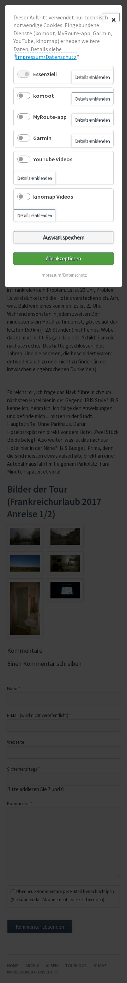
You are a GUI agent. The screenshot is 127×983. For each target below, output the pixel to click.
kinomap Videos (53, 196)
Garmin (42, 137)
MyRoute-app (50, 116)
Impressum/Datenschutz (46, 56)
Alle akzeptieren (63, 258)
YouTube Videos (52, 159)
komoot (43, 95)
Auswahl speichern (63, 237)
